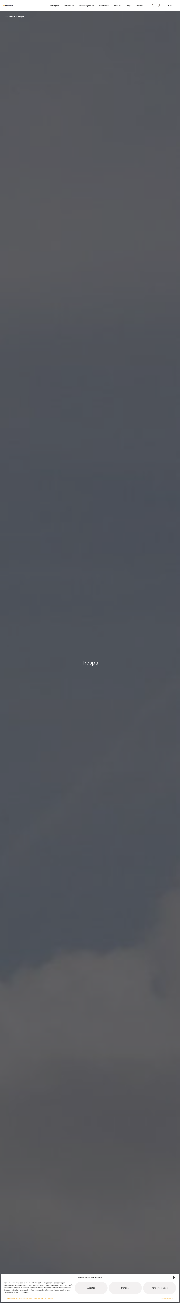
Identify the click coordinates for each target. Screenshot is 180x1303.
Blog (128, 5)
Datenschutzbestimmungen (26, 1298)
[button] (174, 1277)
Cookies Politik (9, 1298)
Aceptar (91, 1288)
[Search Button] (152, 5)
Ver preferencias (160, 1288)
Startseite (10, 16)
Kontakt (139, 5)
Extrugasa (54, 5)
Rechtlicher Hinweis (45, 1298)
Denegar (125, 1288)
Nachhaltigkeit (85, 5)
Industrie (117, 5)
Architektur (104, 5)
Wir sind (67, 5)
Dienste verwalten (166, 1298)
